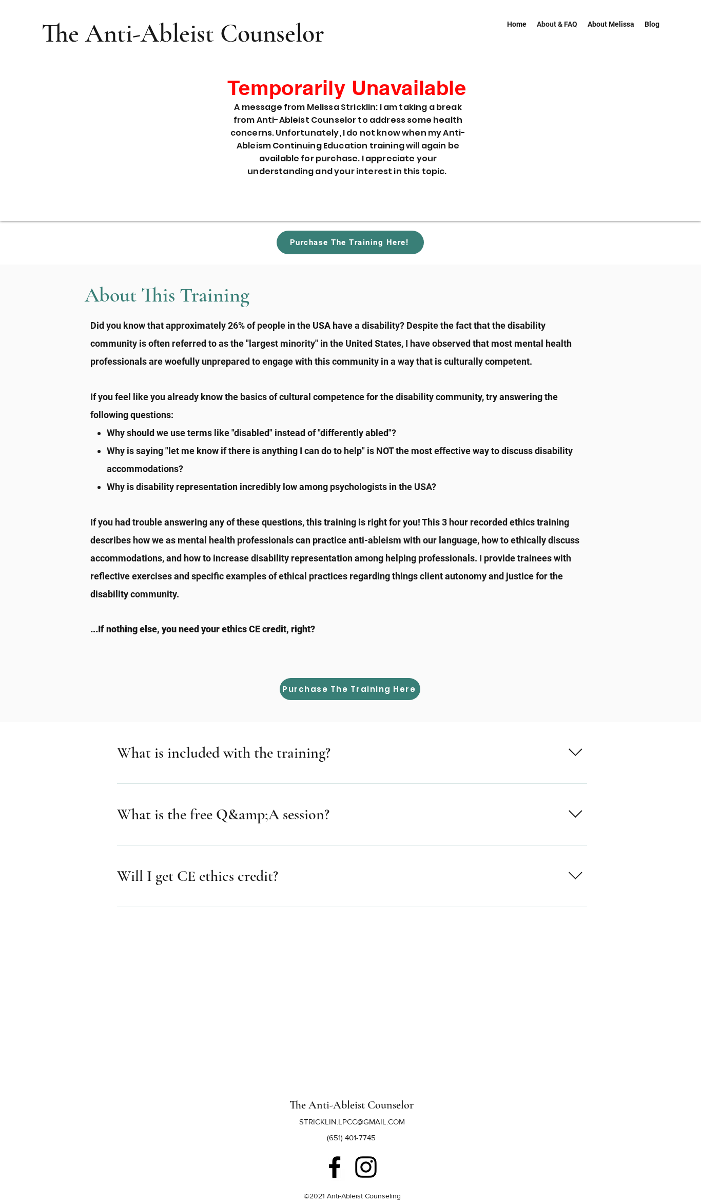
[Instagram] (366, 1167)
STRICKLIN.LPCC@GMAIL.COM (352, 1121)
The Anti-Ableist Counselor (183, 33)
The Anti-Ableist (328, 1105)
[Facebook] (334, 1167)
